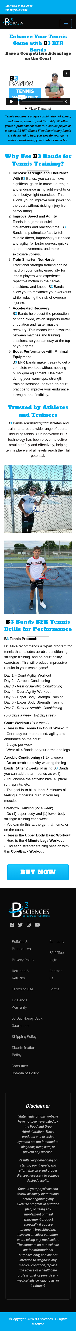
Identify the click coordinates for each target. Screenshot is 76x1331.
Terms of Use (22, 989)
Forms (54, 989)
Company (56, 941)
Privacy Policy (23, 959)
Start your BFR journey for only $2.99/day (18, 7)
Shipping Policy (24, 1036)
